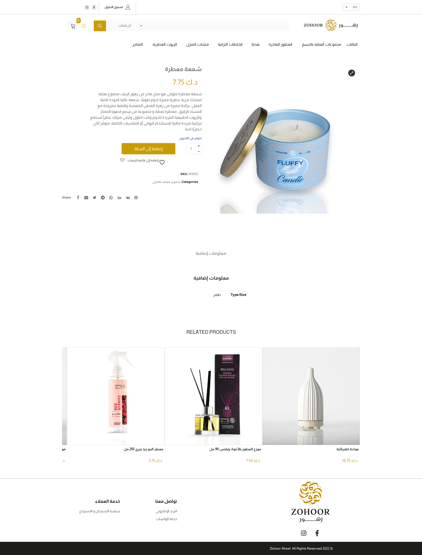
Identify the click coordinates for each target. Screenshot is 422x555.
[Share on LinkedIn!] (119, 197)
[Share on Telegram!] (103, 197)
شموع (176, 182)
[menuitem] (351, 7)
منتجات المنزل (161, 182)
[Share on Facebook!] (78, 197)
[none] (351, 7)
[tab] (211, 253)
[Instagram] (87, 7)
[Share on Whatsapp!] (111, 197)
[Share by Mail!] (86, 197)
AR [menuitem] (355, 7)
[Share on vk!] (127, 197)
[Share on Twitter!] (94, 197)
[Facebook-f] (317, 533)
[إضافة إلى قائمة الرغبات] (269, 437)
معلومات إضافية (211, 253)
